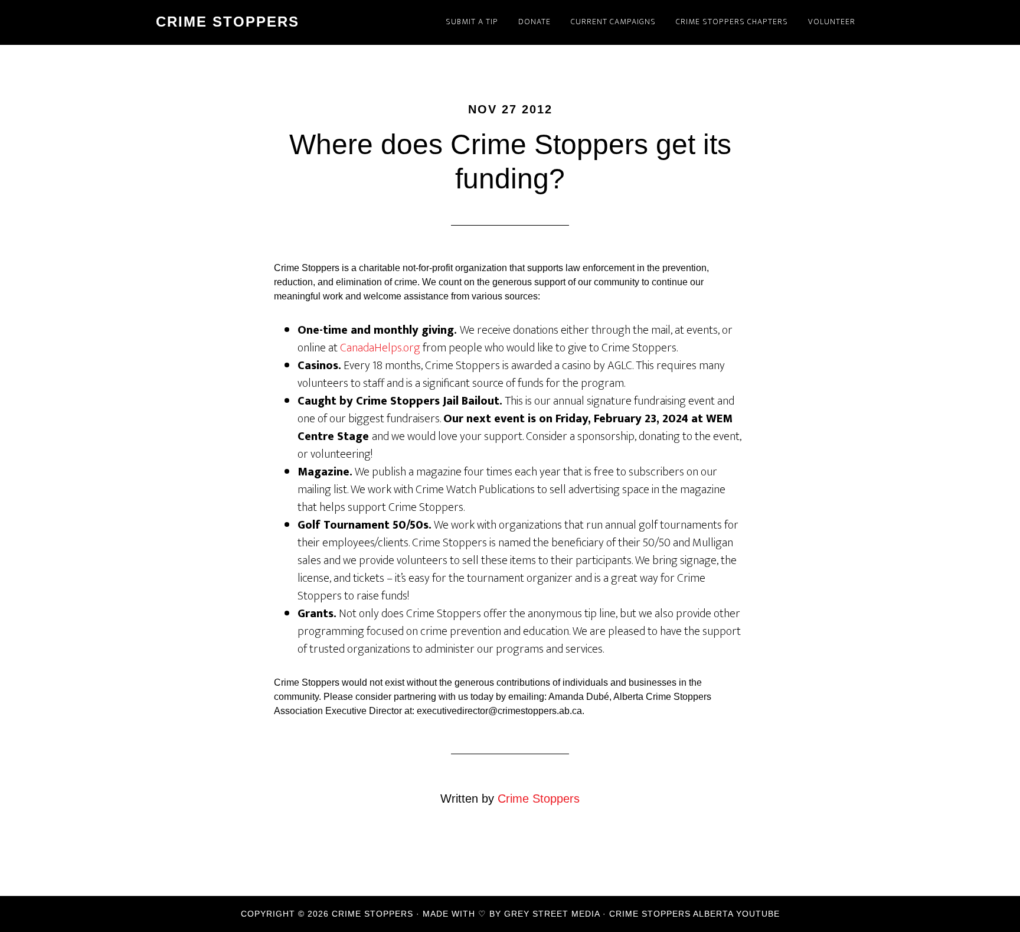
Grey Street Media (552, 913)
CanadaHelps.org (380, 348)
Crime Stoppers (227, 22)
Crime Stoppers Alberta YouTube (694, 913)
